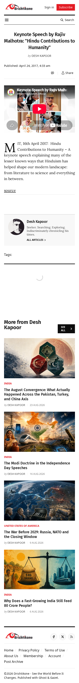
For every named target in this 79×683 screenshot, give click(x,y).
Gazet (54, 678)
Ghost (43, 678)
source (10, 190)
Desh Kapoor (41, 56)
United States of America (21, 526)
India (8, 383)
